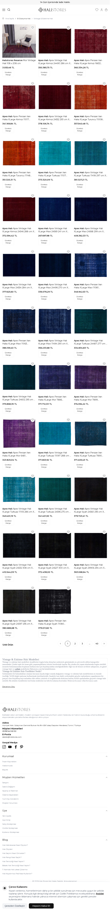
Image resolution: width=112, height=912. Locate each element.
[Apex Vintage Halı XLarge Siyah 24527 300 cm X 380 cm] (55, 545)
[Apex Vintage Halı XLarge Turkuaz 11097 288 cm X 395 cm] (55, 433)
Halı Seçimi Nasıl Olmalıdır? (13, 853)
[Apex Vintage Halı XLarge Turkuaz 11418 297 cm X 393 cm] (90, 153)
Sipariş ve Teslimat (10, 791)
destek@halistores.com (12, 737)
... (89, 643)
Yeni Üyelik (6, 816)
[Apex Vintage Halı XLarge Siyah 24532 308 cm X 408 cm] (19, 545)
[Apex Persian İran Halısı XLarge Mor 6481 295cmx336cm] (19, 433)
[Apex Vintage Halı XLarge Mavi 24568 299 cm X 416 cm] (90, 209)
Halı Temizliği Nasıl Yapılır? (13, 861)
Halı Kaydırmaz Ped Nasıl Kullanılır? (17, 873)
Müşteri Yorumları (10, 803)
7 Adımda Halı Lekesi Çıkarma (14, 869)
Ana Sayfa (9, 18)
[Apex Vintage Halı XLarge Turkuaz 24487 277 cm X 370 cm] (90, 321)
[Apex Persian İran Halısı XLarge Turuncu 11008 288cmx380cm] (90, 97)
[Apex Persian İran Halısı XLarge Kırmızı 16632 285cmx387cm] (90, 41)
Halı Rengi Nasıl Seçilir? (12, 857)
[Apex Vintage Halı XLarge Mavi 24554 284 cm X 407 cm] (19, 265)
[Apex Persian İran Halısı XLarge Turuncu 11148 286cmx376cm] (19, 153)
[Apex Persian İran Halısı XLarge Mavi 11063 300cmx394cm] (19, 321)
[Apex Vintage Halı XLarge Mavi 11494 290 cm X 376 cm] (55, 321)
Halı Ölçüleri (7, 849)
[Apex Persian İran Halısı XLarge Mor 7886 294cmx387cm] (55, 377)
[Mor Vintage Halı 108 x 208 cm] (19, 41)
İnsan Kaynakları (9, 761)
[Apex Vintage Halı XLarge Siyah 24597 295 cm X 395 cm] (19, 601)
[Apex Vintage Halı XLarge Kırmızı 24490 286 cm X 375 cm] (55, 41)
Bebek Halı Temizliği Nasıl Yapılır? (16, 865)
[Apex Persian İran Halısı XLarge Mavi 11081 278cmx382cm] (90, 265)
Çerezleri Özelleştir (15, 906)
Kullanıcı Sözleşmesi (10, 832)
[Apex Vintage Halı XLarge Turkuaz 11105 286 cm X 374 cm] (19, 489)
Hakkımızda (7, 766)
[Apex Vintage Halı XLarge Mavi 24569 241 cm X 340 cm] (55, 209)
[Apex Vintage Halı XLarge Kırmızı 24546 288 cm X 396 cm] (19, 209)
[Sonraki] (104, 643)
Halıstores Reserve (12, 60)
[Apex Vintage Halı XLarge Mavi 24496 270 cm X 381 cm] (55, 265)
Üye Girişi (6, 820)
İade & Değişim (8, 787)
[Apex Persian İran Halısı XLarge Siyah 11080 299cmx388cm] (55, 601)
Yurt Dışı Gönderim (10, 799)
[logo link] (52, 10)
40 (97, 643)
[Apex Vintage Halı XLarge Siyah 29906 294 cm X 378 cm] (90, 545)
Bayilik (5, 770)
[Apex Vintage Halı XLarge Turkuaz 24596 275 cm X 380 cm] (55, 489)
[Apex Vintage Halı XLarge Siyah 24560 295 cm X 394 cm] (90, 489)
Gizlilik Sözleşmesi (10, 828)
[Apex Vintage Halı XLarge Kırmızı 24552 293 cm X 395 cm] (55, 97)
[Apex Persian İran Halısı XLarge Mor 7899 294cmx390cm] (90, 377)
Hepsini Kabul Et (41, 906)
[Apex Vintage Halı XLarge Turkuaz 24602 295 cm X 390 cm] (19, 377)
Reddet (100, 893)
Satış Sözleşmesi (9, 824)
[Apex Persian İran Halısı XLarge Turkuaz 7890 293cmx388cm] (90, 433)
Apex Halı (43, 60)
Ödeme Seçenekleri (10, 795)
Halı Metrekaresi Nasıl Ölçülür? (15, 845)
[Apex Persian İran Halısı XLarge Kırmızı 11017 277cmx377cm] (19, 97)
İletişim (5, 783)
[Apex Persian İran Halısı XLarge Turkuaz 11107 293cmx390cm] (55, 153)
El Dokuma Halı (23, 18)
